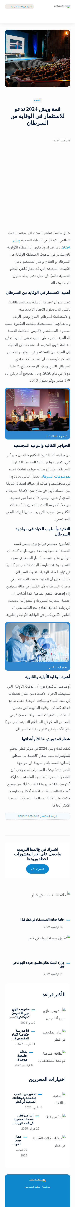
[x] (50, 1198)
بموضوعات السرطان (55, 476)
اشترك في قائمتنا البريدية (21, 6)
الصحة (37, 100)
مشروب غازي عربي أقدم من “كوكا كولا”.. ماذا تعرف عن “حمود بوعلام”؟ (21, 1019)
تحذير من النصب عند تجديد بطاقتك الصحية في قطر (24, 1098)
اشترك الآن (37, 869)
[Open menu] (8, 17)
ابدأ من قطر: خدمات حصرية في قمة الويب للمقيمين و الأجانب (24, 1123)
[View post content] (37, 903)
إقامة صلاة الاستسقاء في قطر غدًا (42, 919)
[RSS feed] (24, 1198)
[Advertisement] (37, 188)
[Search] (67, 17)
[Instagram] (33, 1198)
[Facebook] (41, 1198)
